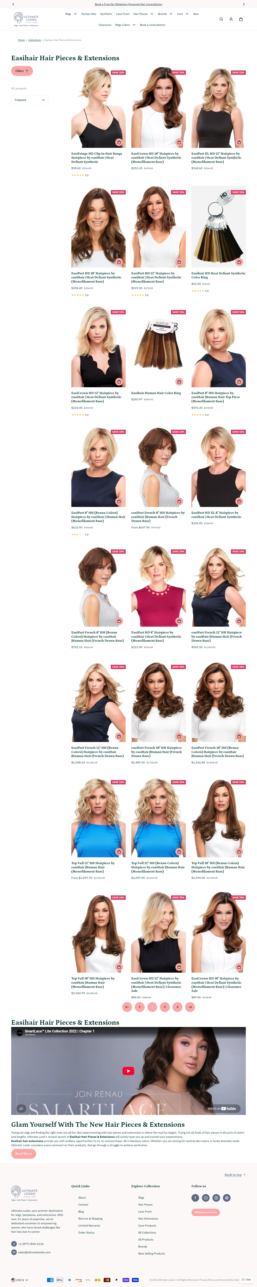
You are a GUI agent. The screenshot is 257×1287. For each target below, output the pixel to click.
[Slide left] (13, 4)
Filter (19, 71)
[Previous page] (127, 1007)
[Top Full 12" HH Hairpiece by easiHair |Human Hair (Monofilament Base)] (98, 817)
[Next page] (190, 1007)
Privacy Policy (207, 1279)
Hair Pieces (140, 14)
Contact (83, 1204)
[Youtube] (206, 1198)
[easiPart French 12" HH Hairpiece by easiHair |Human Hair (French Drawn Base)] (218, 586)
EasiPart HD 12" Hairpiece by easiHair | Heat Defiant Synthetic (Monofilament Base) (156, 277)
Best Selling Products (151, 1253)
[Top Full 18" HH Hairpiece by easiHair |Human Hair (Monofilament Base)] (98, 932)
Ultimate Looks (166, 1279)
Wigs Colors (122, 25)
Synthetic (106, 14)
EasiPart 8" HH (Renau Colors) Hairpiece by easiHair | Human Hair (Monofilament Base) (98, 517)
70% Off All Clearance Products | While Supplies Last (128, 4)
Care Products (147, 1225)
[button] (221, 19)
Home (21, 40)
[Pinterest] (227, 1198)
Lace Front (123, 14)
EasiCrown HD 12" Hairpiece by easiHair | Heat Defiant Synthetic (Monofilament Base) (96, 397)
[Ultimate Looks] (26, 19)
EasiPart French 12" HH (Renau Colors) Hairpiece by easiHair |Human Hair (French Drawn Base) (97, 752)
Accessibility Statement (233, 1279)
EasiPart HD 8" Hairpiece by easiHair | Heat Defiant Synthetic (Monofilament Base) (156, 637)
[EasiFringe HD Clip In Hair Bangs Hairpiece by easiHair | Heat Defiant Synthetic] (98, 107)
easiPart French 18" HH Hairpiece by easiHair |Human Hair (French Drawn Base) (156, 752)
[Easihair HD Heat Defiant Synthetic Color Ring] (218, 227)
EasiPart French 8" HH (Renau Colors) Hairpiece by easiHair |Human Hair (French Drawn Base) (97, 637)
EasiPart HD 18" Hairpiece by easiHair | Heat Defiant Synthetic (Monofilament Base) (96, 277)
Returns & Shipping (90, 1218)
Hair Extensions (148, 1218)
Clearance (105, 25)
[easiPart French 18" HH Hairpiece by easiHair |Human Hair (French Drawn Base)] (158, 701)
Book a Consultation (152, 25)
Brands (162, 14)
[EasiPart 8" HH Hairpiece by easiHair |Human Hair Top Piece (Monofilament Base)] (218, 347)
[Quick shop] (119, 142)
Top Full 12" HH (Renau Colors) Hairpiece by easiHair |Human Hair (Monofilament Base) (158, 867)
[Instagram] (216, 1198)
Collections (34, 40)
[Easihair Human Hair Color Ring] (158, 347)
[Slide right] (244, 4)
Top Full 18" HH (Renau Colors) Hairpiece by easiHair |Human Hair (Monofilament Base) (218, 867)
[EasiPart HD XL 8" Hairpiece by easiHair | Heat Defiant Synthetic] (218, 466)
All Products (146, 1239)
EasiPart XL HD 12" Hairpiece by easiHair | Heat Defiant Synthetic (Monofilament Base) (216, 158)
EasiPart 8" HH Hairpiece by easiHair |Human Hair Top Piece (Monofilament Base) (215, 397)
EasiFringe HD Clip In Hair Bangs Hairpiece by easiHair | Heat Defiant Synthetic (96, 158)
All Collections (147, 1232)
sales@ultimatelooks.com (34, 1252)
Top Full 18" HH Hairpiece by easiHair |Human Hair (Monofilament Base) (93, 983)
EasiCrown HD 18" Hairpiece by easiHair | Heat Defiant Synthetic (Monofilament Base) (156, 158)
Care (180, 14)
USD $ (20, 1280)
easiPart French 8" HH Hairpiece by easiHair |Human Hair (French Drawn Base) (158, 517)
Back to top (233, 1175)
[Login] (231, 19)
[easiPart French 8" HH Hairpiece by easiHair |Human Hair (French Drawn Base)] (158, 466)
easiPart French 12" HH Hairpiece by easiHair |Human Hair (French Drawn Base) (216, 637)
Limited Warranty (89, 1225)
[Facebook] (195, 1198)
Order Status (86, 1232)
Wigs (68, 14)
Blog (81, 1211)
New (196, 14)
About (82, 1197)
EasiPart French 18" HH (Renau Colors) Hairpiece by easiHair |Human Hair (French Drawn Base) (217, 752)
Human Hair (88, 14)
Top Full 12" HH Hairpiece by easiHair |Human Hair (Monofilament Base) (93, 867)
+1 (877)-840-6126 (31, 1244)
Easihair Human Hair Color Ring (156, 393)
